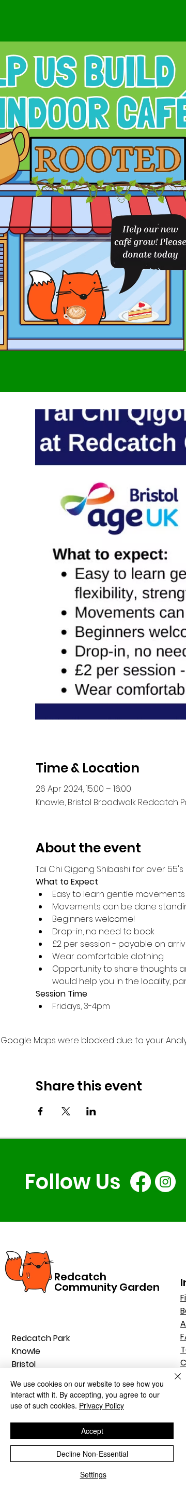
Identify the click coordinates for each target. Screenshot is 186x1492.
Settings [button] (93, 1474)
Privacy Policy (101, 1405)
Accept (92, 1431)
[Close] (171, 1382)
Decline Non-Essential (92, 1453)
